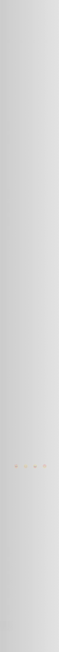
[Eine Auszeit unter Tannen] (6, 630)
